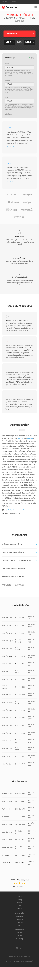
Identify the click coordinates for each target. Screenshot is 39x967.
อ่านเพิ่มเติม (10, 147)
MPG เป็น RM (19, 725)
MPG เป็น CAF (7, 733)
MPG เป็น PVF (20, 764)
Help (19, 906)
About (20, 897)
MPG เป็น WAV (20, 633)
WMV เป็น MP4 (7, 801)
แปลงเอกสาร (20, 919)
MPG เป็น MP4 (7, 618)
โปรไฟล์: (7, 80)
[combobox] (19, 67)
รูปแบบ (19, 903)
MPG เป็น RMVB (7, 702)
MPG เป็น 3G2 (7, 710)
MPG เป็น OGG (20, 687)
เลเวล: (6, 97)
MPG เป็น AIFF (20, 710)
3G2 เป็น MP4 (6, 855)
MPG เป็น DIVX (7, 633)
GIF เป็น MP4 (19, 801)
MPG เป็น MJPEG (8, 641)
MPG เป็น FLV (6, 664)
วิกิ (7, 92)
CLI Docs (19, 936)
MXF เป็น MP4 (7, 840)
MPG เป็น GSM (20, 733)
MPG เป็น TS (6, 671)
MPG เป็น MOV (20, 625)
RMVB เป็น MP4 (7, 847)
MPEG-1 (21, 438)
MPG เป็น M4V (7, 648)
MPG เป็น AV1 (20, 664)
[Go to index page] (9, 7)
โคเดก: (7, 63)
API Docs (19, 933)
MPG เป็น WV (19, 756)
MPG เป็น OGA (7, 749)
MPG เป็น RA (6, 764)
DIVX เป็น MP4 (20, 855)
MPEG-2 (30, 438)
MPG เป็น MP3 (20, 618)
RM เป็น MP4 (19, 840)
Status (20, 909)
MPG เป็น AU (6, 741)
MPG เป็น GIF (6, 625)
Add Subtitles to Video (16, 2)
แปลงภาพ (19, 922)
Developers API (19, 930)
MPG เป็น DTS (7, 725)
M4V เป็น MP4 (7, 824)
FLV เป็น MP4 (6, 809)
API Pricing (19, 939)
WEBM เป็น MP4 (7, 793)
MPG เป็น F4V (6, 718)
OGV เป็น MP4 (20, 824)
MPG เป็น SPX (7, 756)
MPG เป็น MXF (20, 695)
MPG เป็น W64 (20, 718)
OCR (19, 925)
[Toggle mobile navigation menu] (35, 7)
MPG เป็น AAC (7, 695)
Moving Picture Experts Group (17, 510)
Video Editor (5, 2)
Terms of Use (13, 956)
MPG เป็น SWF (20, 656)
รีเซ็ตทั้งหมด (8, 114)
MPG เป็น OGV (7, 679)
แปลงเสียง (19, 916)
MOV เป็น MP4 (20, 793)
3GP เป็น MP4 (20, 817)
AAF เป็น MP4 (20, 863)
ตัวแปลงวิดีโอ (19, 913)
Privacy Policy (25, 956)
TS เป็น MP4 (6, 817)
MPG (16, 430)
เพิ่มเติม (26, 2)
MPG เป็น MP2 (20, 679)
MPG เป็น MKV (7, 656)
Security (19, 900)
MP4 (22, 430)
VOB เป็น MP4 (7, 832)
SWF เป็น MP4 (20, 809)
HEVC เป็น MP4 (7, 863)
